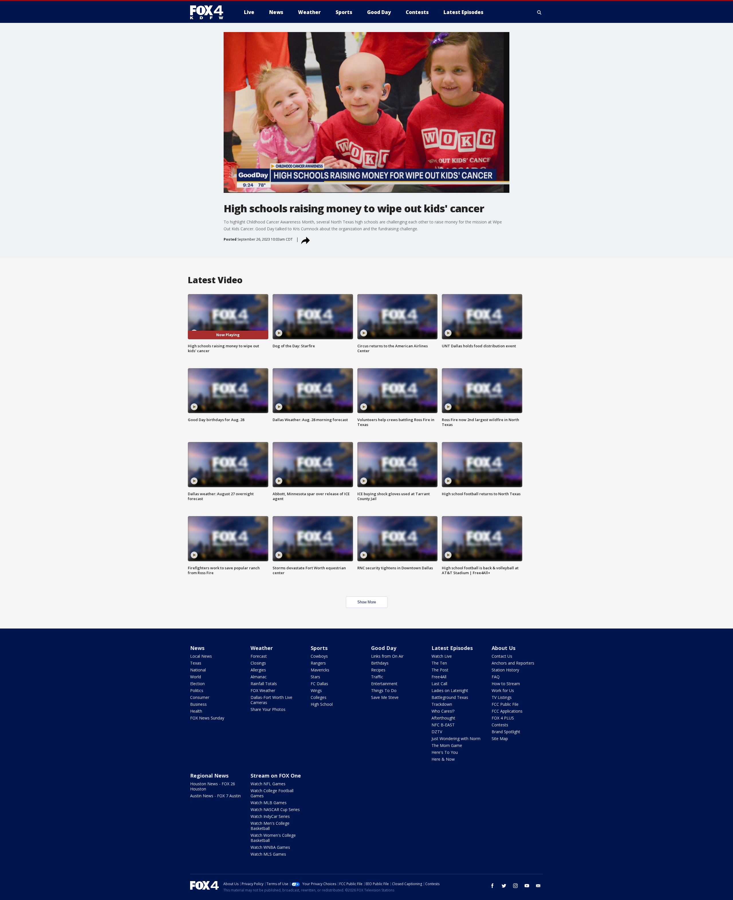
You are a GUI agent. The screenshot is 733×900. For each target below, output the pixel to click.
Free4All (438, 676)
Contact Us (502, 656)
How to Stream (506, 683)
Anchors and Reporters (513, 663)
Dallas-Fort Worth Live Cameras (271, 700)
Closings (258, 663)
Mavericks (320, 670)
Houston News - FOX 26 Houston (212, 786)
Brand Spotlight (506, 731)
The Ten (439, 663)
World (195, 676)
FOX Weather (263, 690)
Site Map (500, 738)
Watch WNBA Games (270, 847)
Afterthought (443, 718)
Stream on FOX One (276, 775)
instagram (515, 885)
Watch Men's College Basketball (270, 825)
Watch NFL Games (268, 783)
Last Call (439, 683)
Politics (196, 690)
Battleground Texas (449, 697)
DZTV (436, 731)
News (197, 648)
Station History (505, 670)
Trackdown (441, 704)
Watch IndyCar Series (270, 816)
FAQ (496, 676)
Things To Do (384, 690)
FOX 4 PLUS (503, 718)
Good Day (383, 648)
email (538, 885)
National (198, 670)
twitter (504, 885)
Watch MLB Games (269, 802)
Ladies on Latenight (449, 690)
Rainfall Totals (264, 683)
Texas (195, 663)
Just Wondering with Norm (455, 738)
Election (197, 683)
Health (196, 711)
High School (322, 704)
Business (198, 704)
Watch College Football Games (272, 793)
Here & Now (443, 759)
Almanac (259, 676)
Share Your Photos (268, 709)
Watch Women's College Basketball (273, 837)
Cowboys (319, 656)
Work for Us (503, 690)
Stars (315, 676)
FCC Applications (507, 711)
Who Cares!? (442, 711)
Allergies (258, 670)
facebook (492, 885)
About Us (503, 648)
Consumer (199, 697)
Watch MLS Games (268, 854)
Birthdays (380, 663)
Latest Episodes (452, 648)
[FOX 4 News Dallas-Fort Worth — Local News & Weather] (209, 12)
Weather (262, 648)
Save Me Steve (385, 697)
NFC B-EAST (443, 724)
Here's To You (444, 752)
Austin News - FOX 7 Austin (215, 795)
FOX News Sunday (207, 718)
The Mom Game (446, 745)
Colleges (318, 697)
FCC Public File (505, 704)
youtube (526, 885)
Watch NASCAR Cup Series (275, 809)
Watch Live (441, 656)
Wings (316, 690)
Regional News (209, 775)
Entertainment (384, 683)
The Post (439, 670)
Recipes (378, 670)
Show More (366, 602)
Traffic (377, 676)
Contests (500, 724)
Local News (201, 656)
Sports (319, 648)
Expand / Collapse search (539, 12)
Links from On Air (387, 656)
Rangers (318, 663)
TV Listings (502, 697)
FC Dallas (319, 683)
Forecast (259, 656)
